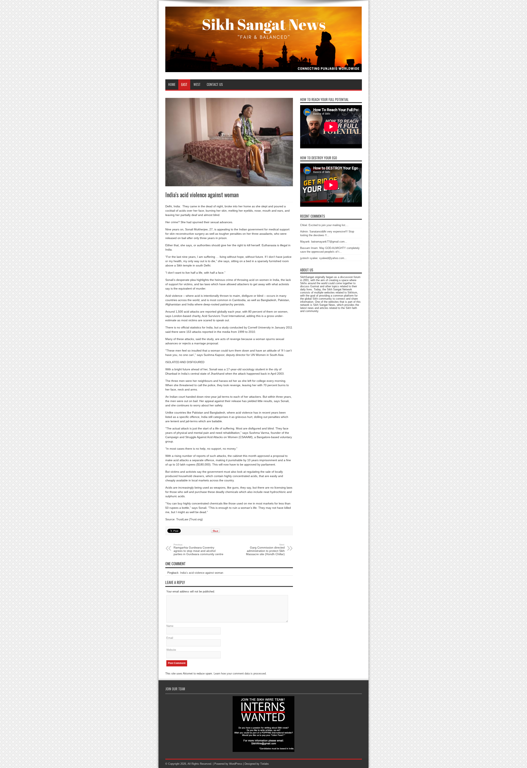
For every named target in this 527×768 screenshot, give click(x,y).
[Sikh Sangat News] (263, 69)
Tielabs (264, 763)
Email (169, 637)
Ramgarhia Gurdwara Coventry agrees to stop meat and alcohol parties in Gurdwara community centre (198, 549)
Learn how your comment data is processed (240, 673)
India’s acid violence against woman (201, 572)
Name (169, 625)
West (197, 84)
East (184, 84)
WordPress (235, 763)
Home (171, 84)
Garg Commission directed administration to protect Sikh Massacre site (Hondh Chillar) (265, 549)
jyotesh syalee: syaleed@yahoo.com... (323, 258)
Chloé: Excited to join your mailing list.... (324, 225)
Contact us (215, 84)
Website (171, 649)
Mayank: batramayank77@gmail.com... (323, 241)
